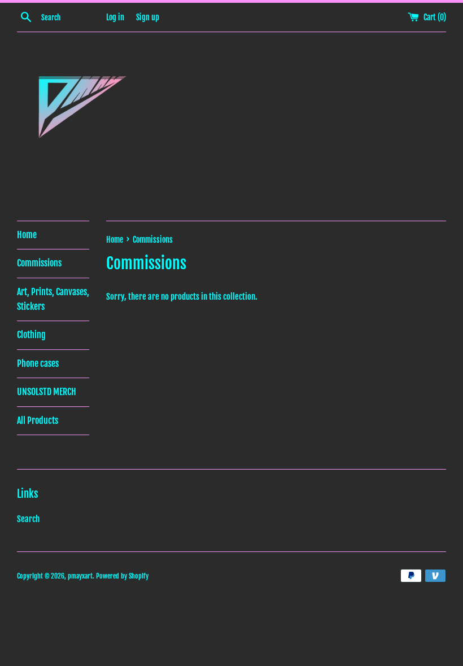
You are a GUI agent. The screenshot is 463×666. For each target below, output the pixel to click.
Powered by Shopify (122, 576)
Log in (115, 17)
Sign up (147, 17)
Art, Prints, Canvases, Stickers (53, 299)
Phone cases (38, 363)
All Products (37, 420)
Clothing (31, 334)
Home (27, 234)
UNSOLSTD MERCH (46, 391)
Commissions (39, 263)
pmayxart (80, 576)
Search (28, 519)
